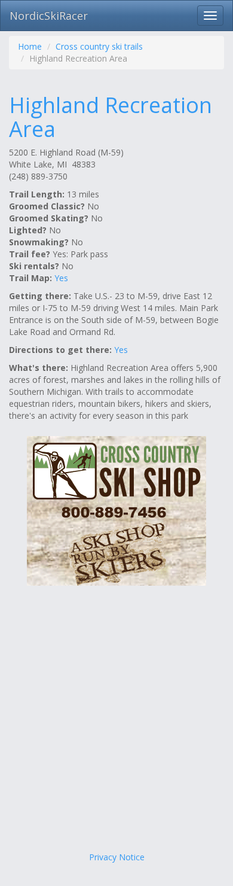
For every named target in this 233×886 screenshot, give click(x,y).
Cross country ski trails (99, 46)
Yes (61, 278)
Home (30, 46)
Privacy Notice (117, 857)
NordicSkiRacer (49, 15)
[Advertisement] (116, 722)
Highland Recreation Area (110, 117)
